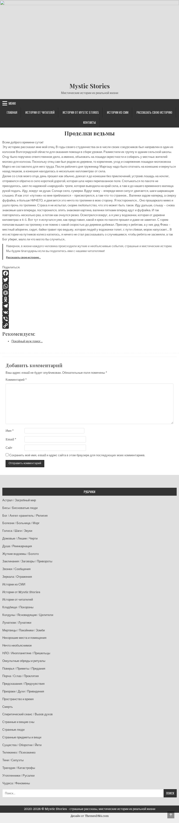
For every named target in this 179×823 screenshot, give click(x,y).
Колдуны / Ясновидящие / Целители (27, 615)
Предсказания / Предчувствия (23, 683)
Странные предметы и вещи (21, 737)
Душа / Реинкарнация (17, 546)
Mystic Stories (89, 86)
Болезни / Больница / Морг (21, 523)
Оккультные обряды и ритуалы (23, 661)
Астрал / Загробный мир (19, 500)
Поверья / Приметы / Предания (23, 668)
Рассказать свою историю (154, 112)
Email (11, 439)
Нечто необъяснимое (17, 645)
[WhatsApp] (89, 286)
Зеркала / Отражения (17, 576)
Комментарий (16, 379)
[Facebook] (89, 273)
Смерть (7, 707)
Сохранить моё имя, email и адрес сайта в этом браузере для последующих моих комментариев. (77, 455)
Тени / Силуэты (13, 760)
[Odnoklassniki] (89, 299)
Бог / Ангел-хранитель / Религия (25, 515)
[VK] (89, 312)
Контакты (89, 122)
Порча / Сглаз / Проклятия (20, 676)
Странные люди (13, 729)
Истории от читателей (40, 112)
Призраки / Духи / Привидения (23, 691)
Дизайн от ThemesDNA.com (90, 816)
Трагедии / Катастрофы (18, 768)
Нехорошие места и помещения (24, 638)
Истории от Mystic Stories (81, 112)
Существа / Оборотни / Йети (21, 745)
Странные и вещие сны (18, 722)
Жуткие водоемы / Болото (20, 554)
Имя (10, 430)
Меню (12, 103)
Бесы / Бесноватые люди (20, 508)
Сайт (9, 448)
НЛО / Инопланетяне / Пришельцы (26, 653)
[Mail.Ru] (89, 293)
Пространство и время (18, 699)
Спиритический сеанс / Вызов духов (27, 714)
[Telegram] (89, 306)
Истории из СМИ (117, 112)
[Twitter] (89, 280)
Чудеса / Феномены (16, 783)
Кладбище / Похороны (17, 607)
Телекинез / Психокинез (18, 752)
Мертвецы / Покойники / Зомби (23, 630)
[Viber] (89, 319)
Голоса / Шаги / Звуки (17, 531)
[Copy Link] (89, 325)
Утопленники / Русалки (18, 775)
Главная (12, 112)
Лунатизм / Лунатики (16, 622)
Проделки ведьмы (89, 133)
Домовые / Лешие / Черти (20, 538)
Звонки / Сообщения (16, 569)
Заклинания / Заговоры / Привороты (27, 561)
